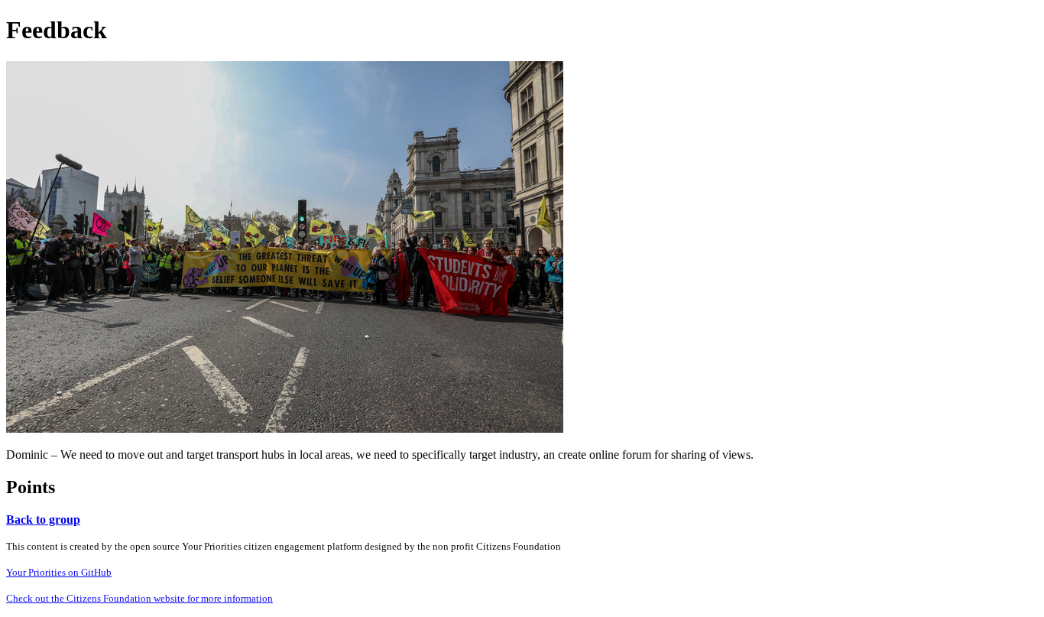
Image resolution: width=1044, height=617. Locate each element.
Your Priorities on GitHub (59, 572)
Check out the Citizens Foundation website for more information (139, 598)
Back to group (43, 519)
